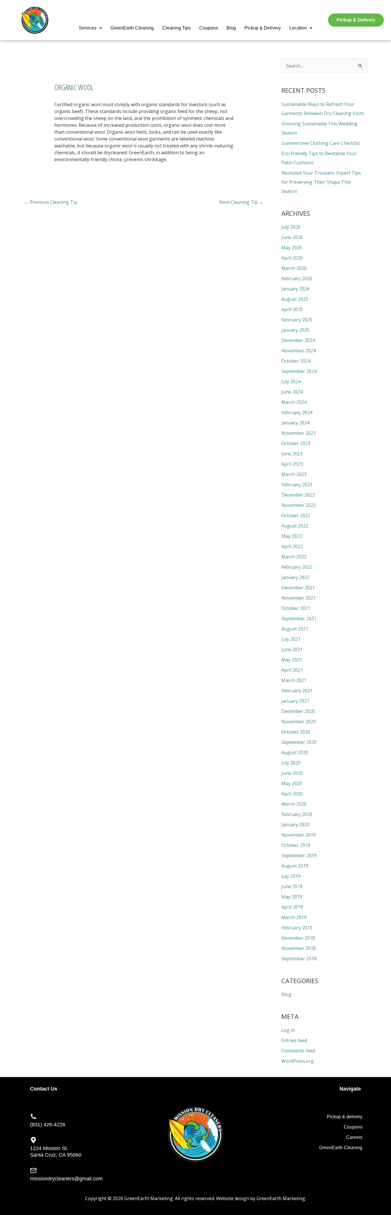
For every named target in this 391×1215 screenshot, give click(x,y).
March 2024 (294, 402)
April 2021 (292, 670)
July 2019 (291, 876)
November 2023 (298, 433)
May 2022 (291, 536)
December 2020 (298, 711)
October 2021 (295, 608)
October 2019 (295, 845)
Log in (288, 1030)
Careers (354, 1137)
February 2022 (296, 567)
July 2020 (291, 763)
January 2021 (295, 701)
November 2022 (298, 505)
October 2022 (295, 515)
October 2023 (295, 443)
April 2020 (292, 794)
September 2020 (299, 742)
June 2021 (292, 649)
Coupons (208, 27)
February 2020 (296, 814)
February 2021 (296, 690)
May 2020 (291, 783)
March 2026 (294, 268)
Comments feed (298, 1051)
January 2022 (295, 577)
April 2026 (292, 258)
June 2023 (292, 454)
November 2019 (298, 835)
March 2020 (294, 804)
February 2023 (296, 484)
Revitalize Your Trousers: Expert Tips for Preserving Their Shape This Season (321, 182)
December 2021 (298, 587)
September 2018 (299, 958)
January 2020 (295, 824)
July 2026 (291, 227)
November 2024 (298, 350)
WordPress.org (297, 1061)
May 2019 (291, 897)
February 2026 (296, 278)
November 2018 (298, 948)
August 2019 (294, 866)
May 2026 (291, 247)
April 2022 (292, 546)
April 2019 (292, 907)
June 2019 (292, 886)
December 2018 (298, 938)
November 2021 (298, 598)
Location (298, 27)
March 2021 (294, 680)
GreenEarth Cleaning (132, 27)
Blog (231, 27)
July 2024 (291, 381)
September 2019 (299, 855)
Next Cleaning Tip (241, 202)
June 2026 (292, 237)
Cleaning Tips (176, 27)
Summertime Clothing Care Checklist (320, 143)
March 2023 (294, 474)
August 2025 (294, 299)
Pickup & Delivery (262, 27)
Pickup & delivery (344, 1116)
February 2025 (296, 320)
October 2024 (295, 361)
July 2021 (291, 639)
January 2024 (295, 423)
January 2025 (295, 330)
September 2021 (299, 618)
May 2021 (291, 660)
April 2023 (292, 464)
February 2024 (296, 412)
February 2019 (296, 927)
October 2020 (295, 732)
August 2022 (294, 526)
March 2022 (294, 557)
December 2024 (298, 340)
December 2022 (298, 495)
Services (87, 27)
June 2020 (292, 773)
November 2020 (298, 721)
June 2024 (292, 392)
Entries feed (294, 1040)
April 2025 (292, 309)
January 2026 (295, 289)
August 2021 (294, 629)
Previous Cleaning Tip (50, 202)
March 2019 (294, 917)
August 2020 (294, 752)
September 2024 (299, 371)
